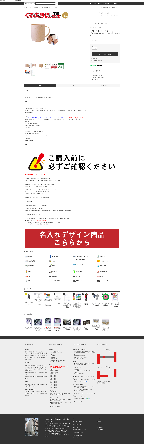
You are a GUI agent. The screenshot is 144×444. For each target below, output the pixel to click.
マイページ (94, 3)
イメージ (72, 85)
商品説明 (40, 85)
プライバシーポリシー (78, 432)
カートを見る (100, 427)
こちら (52, 184)
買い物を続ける (95, 79)
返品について (94, 58)
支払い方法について (77, 421)
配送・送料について (77, 424)
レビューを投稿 (95, 71)
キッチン (105, 23)
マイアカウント (100, 419)
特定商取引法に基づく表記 (97, 60)
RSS (74, 438)
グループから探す (44, 7)
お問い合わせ (116, 7)
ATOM (77, 438)
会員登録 (102, 3)
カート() (117, 3)
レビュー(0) (104, 85)
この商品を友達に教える (97, 75)
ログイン (109, 3)
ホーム (25, 7)
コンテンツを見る (54, 7)
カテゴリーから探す (34, 7)
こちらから (57, 361)
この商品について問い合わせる (98, 77)
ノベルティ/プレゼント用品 (98, 23)
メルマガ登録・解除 (106, 7)
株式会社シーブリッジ (59, 436)
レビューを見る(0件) (96, 70)
